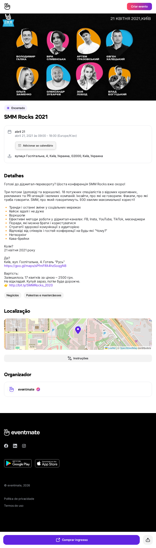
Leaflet (111, 348)
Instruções (80, 358)
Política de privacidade (19, 498)
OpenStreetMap (128, 348)
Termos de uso (13, 505)
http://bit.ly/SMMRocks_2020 (31, 285)
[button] (78, 330)
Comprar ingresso (75, 540)
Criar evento (139, 6)
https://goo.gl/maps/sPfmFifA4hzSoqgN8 (35, 266)
